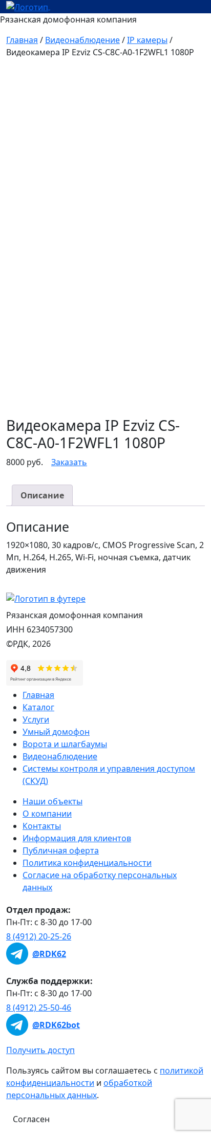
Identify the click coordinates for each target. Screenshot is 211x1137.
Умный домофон (56, 731)
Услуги (36, 719)
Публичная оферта (61, 850)
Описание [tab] (42, 495)
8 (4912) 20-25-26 (38, 936)
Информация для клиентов (77, 838)
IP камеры (147, 40)
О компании (47, 813)
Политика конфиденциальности (87, 862)
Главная (22, 40)
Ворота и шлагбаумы (65, 744)
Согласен (31, 1119)
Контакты (42, 826)
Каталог (38, 707)
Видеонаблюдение (82, 40)
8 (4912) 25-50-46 (38, 1007)
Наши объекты (52, 801)
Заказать (69, 462)
